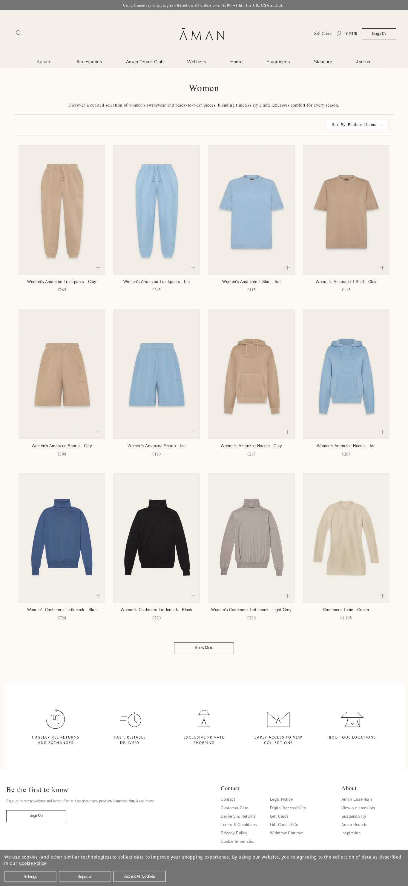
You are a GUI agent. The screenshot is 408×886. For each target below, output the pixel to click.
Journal (363, 61)
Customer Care (234, 808)
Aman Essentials (357, 799)
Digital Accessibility (288, 808)
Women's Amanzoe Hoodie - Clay (251, 446)
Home (236, 61)
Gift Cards (323, 33)
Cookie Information (238, 841)
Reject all (84, 876)
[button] (357, 125)
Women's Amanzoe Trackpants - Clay (61, 281)
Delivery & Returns (238, 816)
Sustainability (353, 816)
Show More (204, 647)
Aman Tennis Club (144, 61)
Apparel (45, 61)
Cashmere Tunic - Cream (346, 609)
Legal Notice (281, 799)
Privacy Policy (234, 833)
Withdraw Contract (287, 833)
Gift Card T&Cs (284, 824)
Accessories (89, 61)
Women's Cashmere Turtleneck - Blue (62, 609)
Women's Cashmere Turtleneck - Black (156, 609)
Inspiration (351, 833)
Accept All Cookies (139, 876)
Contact (228, 799)
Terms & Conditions (239, 824)
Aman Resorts (354, 824)
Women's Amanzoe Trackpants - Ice (156, 281)
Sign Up (36, 815)
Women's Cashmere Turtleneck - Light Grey (251, 609)
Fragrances (278, 61)
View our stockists (358, 808)
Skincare (323, 61)
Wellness (196, 61)
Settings (30, 876)
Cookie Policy (32, 863)
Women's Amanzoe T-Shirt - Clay (346, 281)
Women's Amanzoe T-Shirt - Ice (251, 281)
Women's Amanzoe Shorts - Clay (62, 446)
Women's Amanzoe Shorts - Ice (156, 446)
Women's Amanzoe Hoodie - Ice (346, 446)
